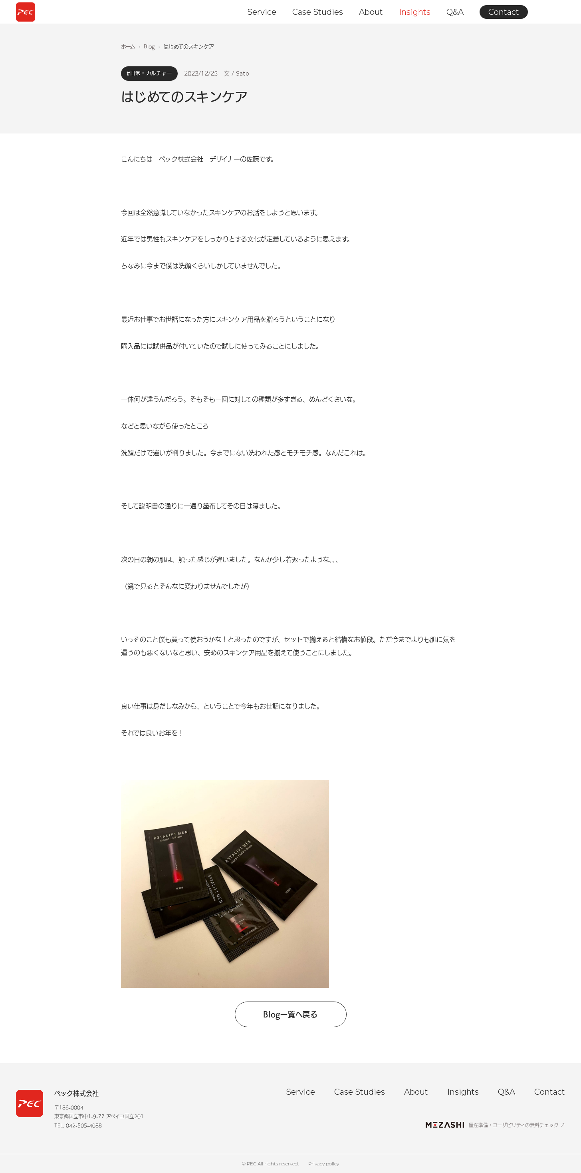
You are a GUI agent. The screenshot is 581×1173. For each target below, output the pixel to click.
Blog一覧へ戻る (290, 1014)
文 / (236, 73)
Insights (414, 12)
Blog (149, 46)
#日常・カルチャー (149, 73)
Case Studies (317, 12)
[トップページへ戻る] (25, 12)
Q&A (455, 12)
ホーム (128, 46)
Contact (503, 12)
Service (261, 12)
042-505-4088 (84, 1125)
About (371, 12)
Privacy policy (323, 1164)
